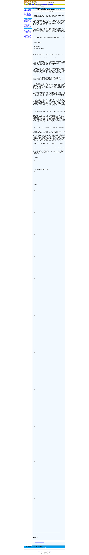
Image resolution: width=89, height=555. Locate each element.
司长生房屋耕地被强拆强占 (27, 12)
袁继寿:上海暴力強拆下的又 (27, 35)
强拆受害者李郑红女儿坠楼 (27, 10)
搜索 (42, 6)
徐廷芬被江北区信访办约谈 (27, 13)
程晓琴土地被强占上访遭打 (27, 15)
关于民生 (50, 551)
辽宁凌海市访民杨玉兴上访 (27, 24)
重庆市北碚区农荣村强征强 (27, 30)
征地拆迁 (36, 7)
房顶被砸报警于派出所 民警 (27, 31)
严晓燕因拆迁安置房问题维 (27, 9)
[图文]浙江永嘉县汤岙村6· (27, 36)
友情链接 (47, 551)
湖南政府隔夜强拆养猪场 (27, 26)
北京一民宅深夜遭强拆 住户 (27, 19)
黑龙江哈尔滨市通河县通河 (27, 27)
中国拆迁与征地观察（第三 (27, 20)
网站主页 (33, 7)
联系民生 (44, 551)
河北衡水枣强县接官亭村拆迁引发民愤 (39, 542)
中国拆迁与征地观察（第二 (27, 37)
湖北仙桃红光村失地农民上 (27, 29)
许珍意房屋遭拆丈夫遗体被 (27, 14)
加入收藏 (42, 551)
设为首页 (39, 551)
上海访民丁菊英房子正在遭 (27, 25)
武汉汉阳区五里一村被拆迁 (27, 32)
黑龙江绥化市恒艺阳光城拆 (27, 21)
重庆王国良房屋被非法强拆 (27, 22)
